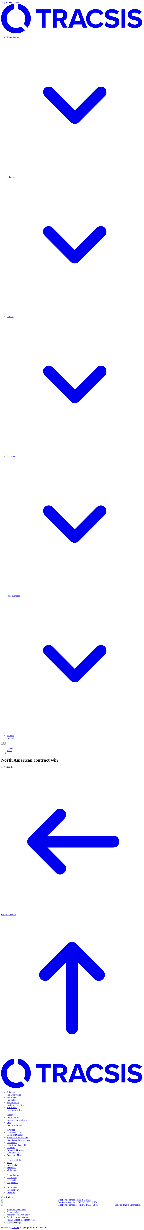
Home (9, 748)
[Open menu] (2, 743)
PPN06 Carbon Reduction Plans (21, 1220)
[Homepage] (72, 32)
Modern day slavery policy (19, 1214)
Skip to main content (10, 2)
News (9, 750)
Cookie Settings (14, 1223)
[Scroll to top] (72, 1057)
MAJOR (15, 1227)
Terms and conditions (16, 1209)
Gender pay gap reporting (18, 1217)
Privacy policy (13, 1212)
